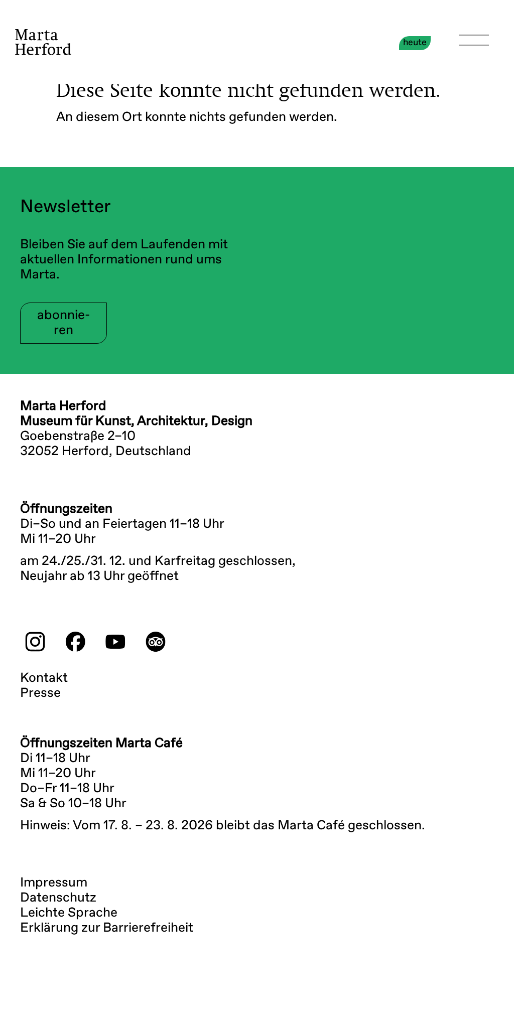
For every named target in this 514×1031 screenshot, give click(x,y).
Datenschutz (58, 898)
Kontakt (44, 678)
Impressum (53, 883)
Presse (40, 693)
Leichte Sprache (68, 913)
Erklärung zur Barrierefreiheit (106, 928)
